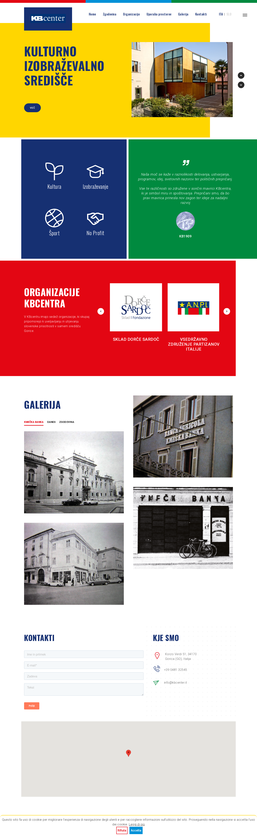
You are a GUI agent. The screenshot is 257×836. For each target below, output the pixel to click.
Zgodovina (109, 14)
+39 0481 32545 (175, 670)
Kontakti (201, 14)
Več (32, 107)
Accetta (136, 830)
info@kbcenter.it (175, 682)
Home (92, 14)
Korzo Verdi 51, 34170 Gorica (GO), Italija (181, 656)
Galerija (183, 14)
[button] (128, 755)
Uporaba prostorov (159, 14)
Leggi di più (137, 824)
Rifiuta (122, 830)
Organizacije (131, 14)
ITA (221, 14)
